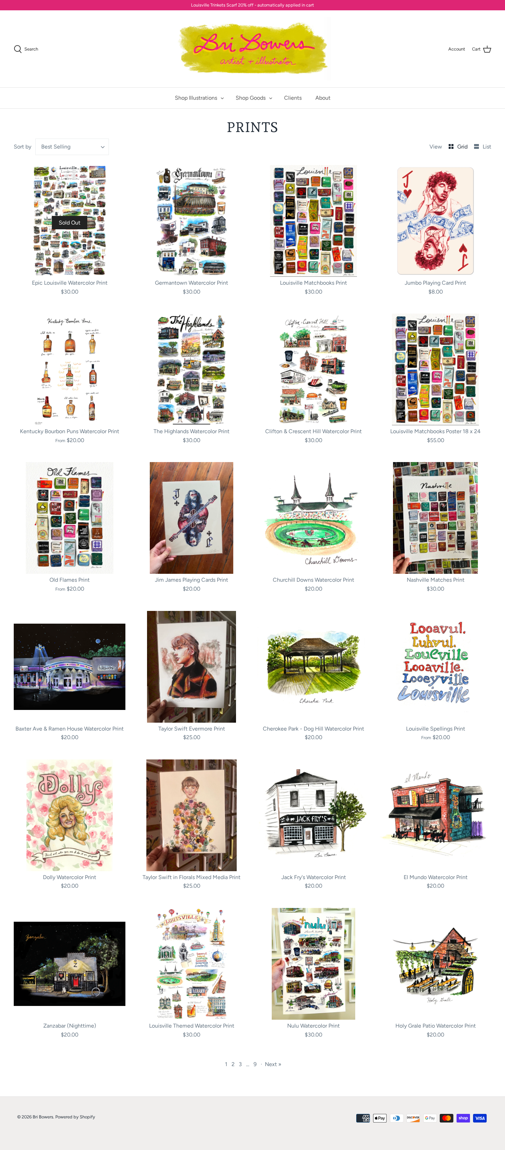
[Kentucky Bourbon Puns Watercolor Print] (69, 369)
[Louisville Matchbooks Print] (313, 221)
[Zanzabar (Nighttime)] (69, 964)
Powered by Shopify (75, 1116)
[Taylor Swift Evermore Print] (191, 667)
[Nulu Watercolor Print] (313, 964)
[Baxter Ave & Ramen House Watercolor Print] (69, 667)
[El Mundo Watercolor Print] (435, 815)
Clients (293, 98)
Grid (463, 146)
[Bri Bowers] (253, 49)
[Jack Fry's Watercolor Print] (313, 815)
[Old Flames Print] (69, 518)
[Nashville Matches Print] (435, 518)
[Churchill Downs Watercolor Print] (313, 518)
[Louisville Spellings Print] (435, 667)
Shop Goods (251, 98)
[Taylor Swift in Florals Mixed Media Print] (191, 815)
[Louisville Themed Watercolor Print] (191, 964)
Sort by (22, 146)
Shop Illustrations (196, 98)
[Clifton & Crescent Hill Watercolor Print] (313, 369)
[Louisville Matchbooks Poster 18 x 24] (435, 369)
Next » (273, 1064)
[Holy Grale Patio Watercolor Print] (435, 964)
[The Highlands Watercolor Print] (191, 369)
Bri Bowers (43, 1116)
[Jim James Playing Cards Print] (191, 518)
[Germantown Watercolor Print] (191, 221)
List (487, 146)
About (322, 98)
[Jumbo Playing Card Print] (435, 221)
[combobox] (72, 147)
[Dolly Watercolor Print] (69, 815)
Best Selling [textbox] (55, 146)
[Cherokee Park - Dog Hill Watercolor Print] (313, 667)
